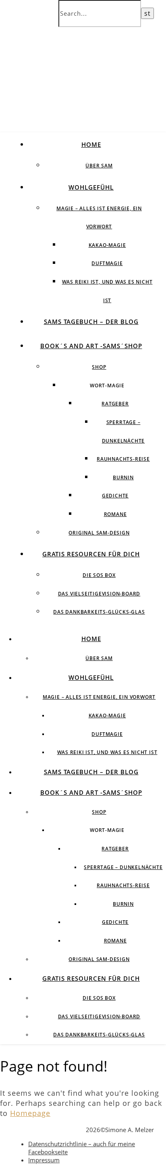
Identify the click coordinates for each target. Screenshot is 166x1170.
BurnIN (123, 477)
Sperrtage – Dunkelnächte (123, 867)
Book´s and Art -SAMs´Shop (91, 346)
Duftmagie (106, 263)
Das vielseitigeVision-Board (99, 593)
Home (91, 144)
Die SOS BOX (99, 575)
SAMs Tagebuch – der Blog (91, 322)
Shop (99, 367)
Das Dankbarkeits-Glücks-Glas (99, 611)
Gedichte (115, 495)
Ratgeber (115, 403)
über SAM (98, 165)
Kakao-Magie (107, 245)
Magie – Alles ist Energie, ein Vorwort (99, 697)
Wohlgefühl (91, 187)
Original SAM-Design (98, 532)
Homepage (30, 1113)
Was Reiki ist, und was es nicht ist (107, 752)
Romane (115, 514)
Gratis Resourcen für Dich (91, 554)
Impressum (44, 1160)
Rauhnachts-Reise (123, 458)
